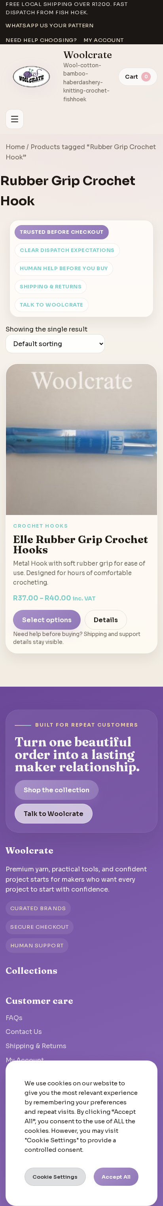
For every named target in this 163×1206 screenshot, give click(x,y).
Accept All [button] (116, 1177)
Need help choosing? (41, 40)
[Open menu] (15, 119)
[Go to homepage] (32, 76)
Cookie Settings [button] (55, 1177)
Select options (47, 620)
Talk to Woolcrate (51, 305)
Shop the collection (56, 790)
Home (15, 147)
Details (106, 620)
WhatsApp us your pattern (50, 25)
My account (103, 40)
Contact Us (24, 1032)
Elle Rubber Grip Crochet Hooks (80, 544)
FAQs (14, 1018)
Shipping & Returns (51, 287)
